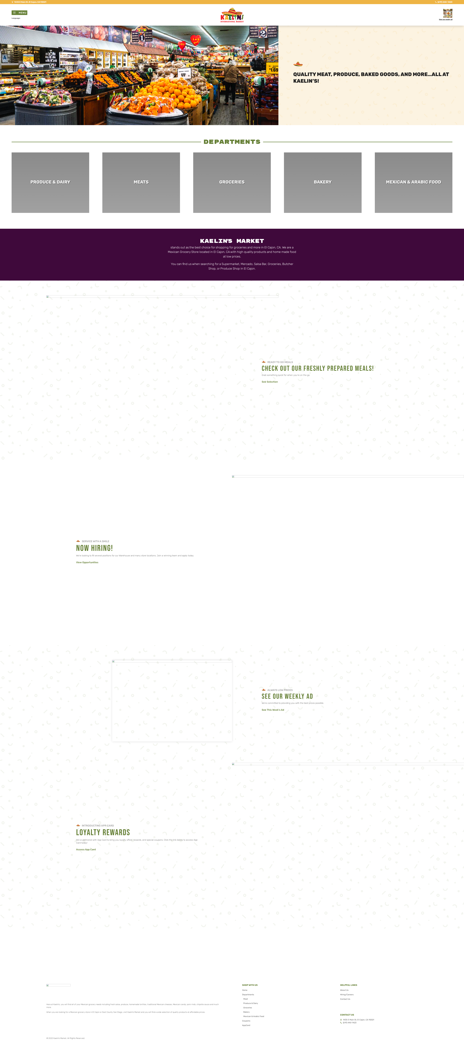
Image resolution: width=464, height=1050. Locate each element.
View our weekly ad (445, 19)
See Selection (270, 381)
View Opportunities (87, 562)
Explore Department (50, 187)
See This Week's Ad (273, 709)
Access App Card (86, 849)
